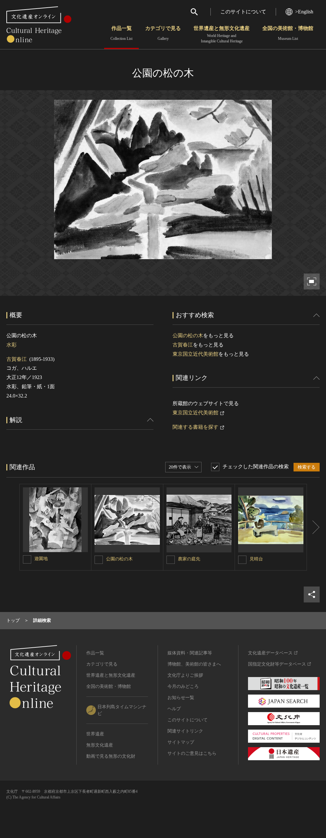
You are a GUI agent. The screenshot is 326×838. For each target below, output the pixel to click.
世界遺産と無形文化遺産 (222, 34)
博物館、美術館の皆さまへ (194, 664)
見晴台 (256, 559)
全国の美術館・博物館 (287, 33)
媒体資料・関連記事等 (189, 653)
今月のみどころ (183, 686)
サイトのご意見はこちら (191, 753)
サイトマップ (180, 742)
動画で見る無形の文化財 (110, 756)
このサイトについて (243, 11)
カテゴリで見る (163, 33)
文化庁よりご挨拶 (185, 675)
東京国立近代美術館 (195, 354)
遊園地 (41, 558)
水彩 (11, 344)
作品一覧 (121, 33)
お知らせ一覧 (180, 697)
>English (304, 11)
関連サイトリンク (185, 731)
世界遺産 (95, 734)
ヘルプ (174, 708)
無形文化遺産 (99, 745)
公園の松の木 (188, 335)
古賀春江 (16, 359)
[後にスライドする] (313, 527)
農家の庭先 (189, 559)
